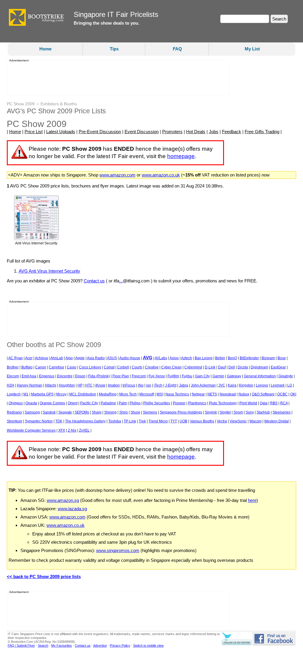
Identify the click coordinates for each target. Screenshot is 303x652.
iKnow (100, 385)
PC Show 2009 (21, 103)
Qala (263, 403)
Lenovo (262, 385)
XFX (61, 430)
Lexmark (278, 385)
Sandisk (49, 412)
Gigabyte (285, 376)
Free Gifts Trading (262, 131)
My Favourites (61, 645)
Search (43, 645)
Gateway (234, 376)
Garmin (218, 376)
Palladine (108, 403)
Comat (109, 367)
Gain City (202, 376)
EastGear (278, 367)
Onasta (31, 403)
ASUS (112, 358)
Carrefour (56, 367)
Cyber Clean (171, 367)
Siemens (150, 412)
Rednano (14, 412)
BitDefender (249, 358)
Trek (142, 421)
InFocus (129, 385)
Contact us (94, 280)
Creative (152, 367)
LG (289, 385)
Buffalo (27, 367)
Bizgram (268, 358)
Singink (211, 412)
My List (252, 48)
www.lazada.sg (72, 508)
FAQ (177, 48)
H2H (10, 385)
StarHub (263, 412)
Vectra (222, 421)
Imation (114, 385)
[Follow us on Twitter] (237, 644)
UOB (183, 421)
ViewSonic (238, 421)
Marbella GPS (42, 394)
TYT (173, 421)
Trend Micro (158, 421)
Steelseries (282, 412)
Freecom (139, 376)
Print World (248, 403)
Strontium (14, 421)
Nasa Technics (177, 394)
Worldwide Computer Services (31, 430)
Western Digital (276, 421)
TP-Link (130, 421)
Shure (135, 412)
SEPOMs (82, 412)
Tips (114, 48)
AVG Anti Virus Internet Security (49, 270)
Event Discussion (142, 131)
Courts (137, 367)
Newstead (228, 394)
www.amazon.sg (63, 500)
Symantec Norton (39, 421)
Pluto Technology (223, 403)
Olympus (16, 403)
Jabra (183, 385)
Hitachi (50, 385)
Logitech (14, 394)
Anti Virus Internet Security (36, 243)
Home (45, 48)
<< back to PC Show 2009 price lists (44, 576)
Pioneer (179, 403)
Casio (71, 367)
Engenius (46, 376)
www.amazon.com (117, 174)
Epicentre (64, 376)
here (252, 500)
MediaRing (108, 394)
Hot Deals (195, 131)
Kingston (246, 385)
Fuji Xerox (157, 376)
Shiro (123, 412)
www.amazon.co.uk (161, 174)
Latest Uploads (60, 131)
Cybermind (193, 367)
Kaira (232, 385)
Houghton (67, 385)
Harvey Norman (29, 385)
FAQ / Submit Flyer (21, 645)
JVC (221, 385)
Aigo (69, 358)
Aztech (186, 358)
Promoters (172, 131)
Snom (238, 412)
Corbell (123, 367)
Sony (250, 412)
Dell (231, 367)
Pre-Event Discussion (100, 131)
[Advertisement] (116, 78)
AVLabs (161, 358)
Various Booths (202, 421)
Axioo (174, 358)
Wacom (255, 421)
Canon (40, 367)
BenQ (232, 358)
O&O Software (263, 394)
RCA (284, 403)
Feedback (231, 131)
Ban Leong (203, 358)
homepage (181, 156)
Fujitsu (187, 376)
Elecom (13, 376)
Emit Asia (29, 376)
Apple (80, 358)
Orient (73, 403)
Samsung (32, 412)
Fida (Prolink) (99, 376)
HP (80, 385)
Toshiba (114, 421)
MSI (160, 394)
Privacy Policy (120, 645)
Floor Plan (120, 376)
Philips (135, 403)
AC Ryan (15, 358)
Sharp (96, 412)
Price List (34, 131)
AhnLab (56, 358)
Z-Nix (72, 430)
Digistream (259, 367)
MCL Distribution (82, 394)
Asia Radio (96, 358)
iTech (158, 385)
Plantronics (197, 403)
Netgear (198, 394)
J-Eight (170, 385)
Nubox (243, 394)
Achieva (41, 358)
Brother (13, 367)
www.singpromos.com (117, 550)
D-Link (210, 367)
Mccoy (61, 394)
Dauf (222, 367)
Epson (80, 376)
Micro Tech (128, 394)
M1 (25, 394)
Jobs (213, 131)
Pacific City (89, 403)
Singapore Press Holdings (181, 412)
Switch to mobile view (148, 645)
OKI (293, 394)
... (121, 280)
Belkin (220, 358)
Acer (29, 358)
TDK (58, 421)
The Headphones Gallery (85, 421)
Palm (123, 403)
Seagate (65, 412)
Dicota (243, 367)
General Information (260, 376)
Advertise (100, 645)
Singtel (225, 412)
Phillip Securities (156, 403)
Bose (282, 358)
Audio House (129, 358)
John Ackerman (203, 385)
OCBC (282, 394)
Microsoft (146, 394)
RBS (274, 403)
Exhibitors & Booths (59, 103)
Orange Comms (52, 403)
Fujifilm (173, 376)
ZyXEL (84, 430)
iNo (141, 385)
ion (148, 385)
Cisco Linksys (90, 367)
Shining (110, 412)
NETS (212, 394)
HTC (89, 385)
